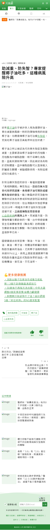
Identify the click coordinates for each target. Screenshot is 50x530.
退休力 (15, 520)
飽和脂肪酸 (13, 313)
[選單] (46, 3)
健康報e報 (12, 504)
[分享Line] (18, 13)
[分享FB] (6, 13)
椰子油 (11, 127)
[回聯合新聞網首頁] (3, 3)
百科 (39, 8)
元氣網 (9, 63)
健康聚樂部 (21, 516)
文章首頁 (24, 520)
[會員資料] (43, 3)
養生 (12, 8)
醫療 (31, 8)
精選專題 (31, 516)
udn (3, 63)
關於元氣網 (10, 516)
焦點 (4, 8)
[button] (47, 8)
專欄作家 (33, 520)
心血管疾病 (8, 215)
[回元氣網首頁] (9, 3)
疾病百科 (40, 516)
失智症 (41, 136)
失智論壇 (21, 8)
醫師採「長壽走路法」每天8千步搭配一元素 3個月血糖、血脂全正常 (28, 19)
